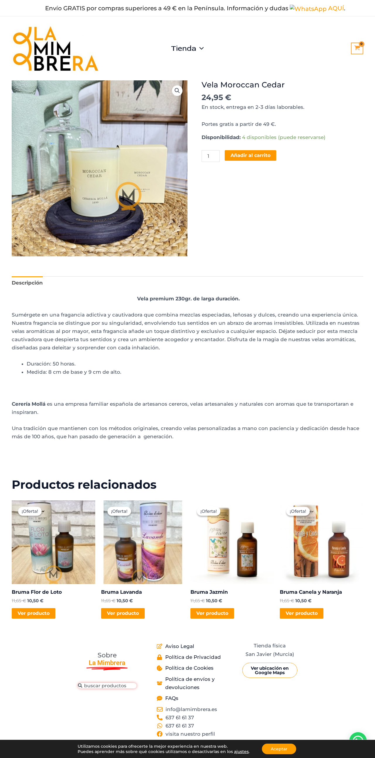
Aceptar (279, 749)
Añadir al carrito (250, 155)
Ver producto (34, 613)
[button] (200, 48)
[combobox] (107, 685)
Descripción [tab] (27, 283)
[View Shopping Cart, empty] (357, 48)
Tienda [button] (183, 48)
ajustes (241, 751)
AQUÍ (335, 8)
